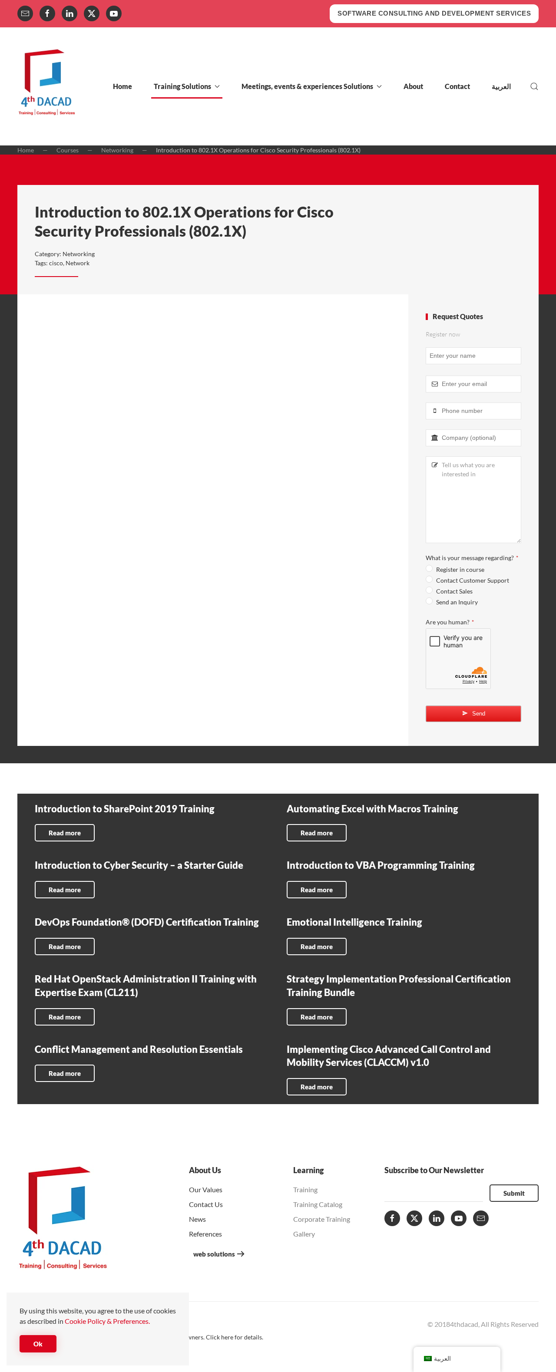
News (197, 1219)
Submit (514, 1193)
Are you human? (450, 622)
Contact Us (206, 1204)
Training (305, 1189)
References (205, 1234)
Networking (79, 253)
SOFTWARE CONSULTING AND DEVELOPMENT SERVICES (434, 13)
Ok (38, 1344)
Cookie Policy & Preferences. (107, 1321)
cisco (56, 263)
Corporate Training (321, 1219)
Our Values (205, 1189)
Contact (457, 86)
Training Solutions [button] (182, 86)
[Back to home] (46, 86)
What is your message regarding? (472, 557)
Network (77, 263)
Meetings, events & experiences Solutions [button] (307, 86)
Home (122, 86)
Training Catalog (317, 1204)
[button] (534, 86)
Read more (65, 833)
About (413, 86)
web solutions (214, 1254)
